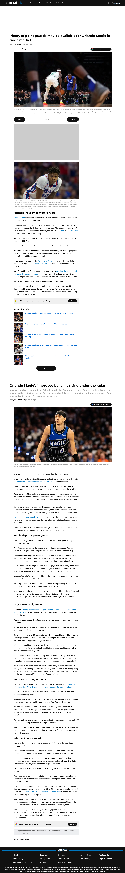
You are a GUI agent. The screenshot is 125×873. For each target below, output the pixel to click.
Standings (50, 3)
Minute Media (14, 867)
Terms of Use (63, 859)
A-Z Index (43, 862)
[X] (113, 3)
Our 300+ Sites (85, 855)
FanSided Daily (104, 855)
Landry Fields (73, 231)
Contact (61, 855)
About (15, 855)
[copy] (25, 49)
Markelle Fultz (19, 218)
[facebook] (108, 3)
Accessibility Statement (22, 862)
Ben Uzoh (60, 231)
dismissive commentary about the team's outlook (36, 482)
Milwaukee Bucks (40, 264)
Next (73, 119)
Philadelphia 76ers (45, 261)
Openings (43, 855)
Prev (19, 119)
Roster (58, 3)
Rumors (33, 3)
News (26, 3)
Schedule (41, 3)
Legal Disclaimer (105, 859)
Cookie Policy (84, 859)
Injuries (65, 3)
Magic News (24, 839)
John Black (16, 44)
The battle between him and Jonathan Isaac (43, 792)
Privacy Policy (45, 859)
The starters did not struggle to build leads (30, 517)
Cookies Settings (65, 862)
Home (16, 839)
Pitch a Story (18, 859)
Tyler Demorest (18, 400)
